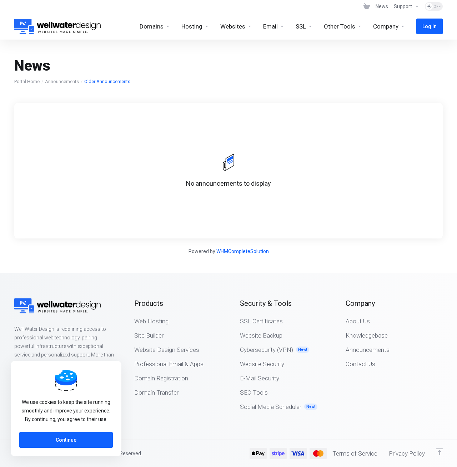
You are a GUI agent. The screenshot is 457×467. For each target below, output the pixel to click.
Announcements (62, 81)
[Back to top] (439, 452)
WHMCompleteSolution (242, 251)
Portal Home (27, 81)
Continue (66, 440)
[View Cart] (367, 6)
